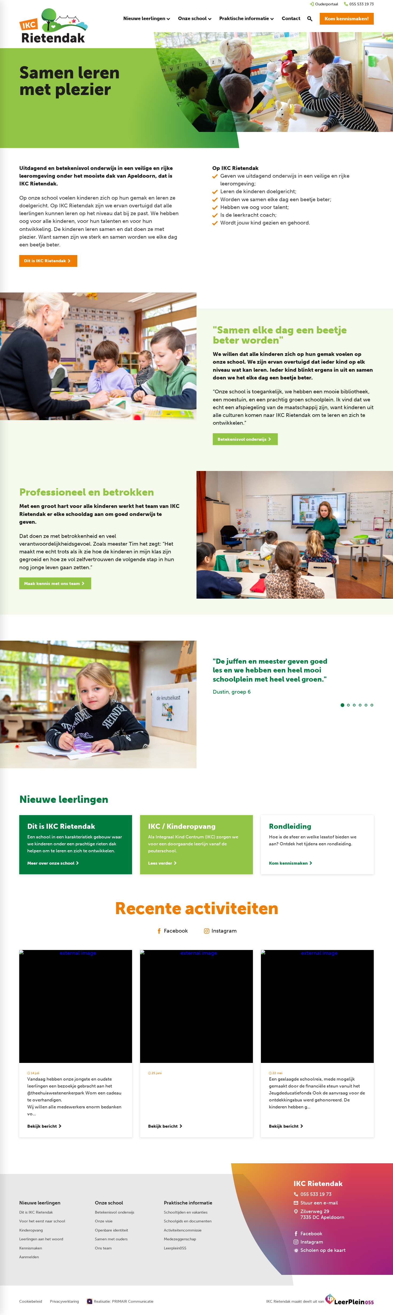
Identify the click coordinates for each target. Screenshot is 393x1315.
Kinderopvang (31, 1230)
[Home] (53, 25)
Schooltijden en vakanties (185, 1212)
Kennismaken (30, 1248)
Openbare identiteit (111, 1230)
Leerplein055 (175, 1248)
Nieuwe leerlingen (39, 1203)
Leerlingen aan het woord (41, 1239)
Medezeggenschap (180, 1239)
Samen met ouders (111, 1239)
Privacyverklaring (64, 1301)
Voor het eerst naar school (42, 1221)
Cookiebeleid (30, 1301)
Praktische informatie (188, 1203)
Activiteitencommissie (183, 1230)
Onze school (109, 1203)
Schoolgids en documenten (187, 1221)
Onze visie (104, 1221)
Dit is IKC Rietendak (36, 1212)
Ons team (103, 1248)
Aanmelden (29, 1257)
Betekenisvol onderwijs (114, 1212)
